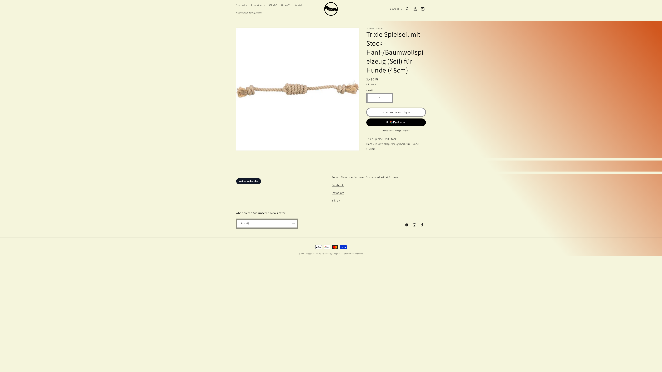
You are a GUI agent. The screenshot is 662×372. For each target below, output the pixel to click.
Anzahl (369, 90)
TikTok (336, 200)
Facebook (338, 185)
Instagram (338, 193)
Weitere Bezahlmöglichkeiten (396, 130)
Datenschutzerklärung (353, 253)
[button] (257, 5)
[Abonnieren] (293, 224)
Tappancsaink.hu (314, 253)
